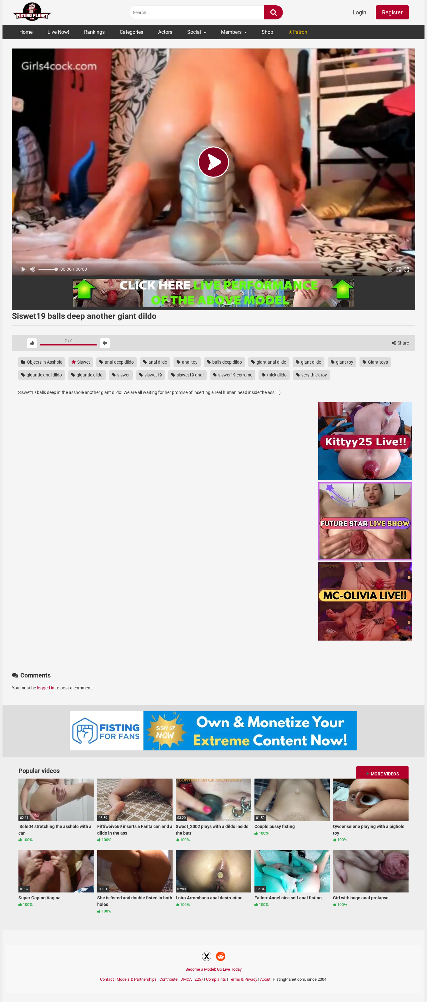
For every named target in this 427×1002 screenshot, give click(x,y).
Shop (267, 32)
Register (392, 12)
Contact (107, 979)
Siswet (83, 362)
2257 (198, 979)
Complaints (216, 979)
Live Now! (58, 32)
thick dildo (276, 374)
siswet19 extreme (234, 374)
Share (403, 342)
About (265, 979)
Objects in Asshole (44, 362)
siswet (123, 374)
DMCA (186, 979)
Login (359, 12)
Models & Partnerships (137, 979)
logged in (45, 687)
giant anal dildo (271, 362)
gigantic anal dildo (44, 374)
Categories (131, 32)
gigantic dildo (89, 374)
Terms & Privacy (243, 979)
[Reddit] (220, 957)
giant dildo (310, 362)
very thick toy (313, 374)
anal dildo (157, 362)
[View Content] (32, 13)
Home (26, 32)
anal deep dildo (119, 362)
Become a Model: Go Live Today (213, 969)
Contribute (168, 979)
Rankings (94, 32)
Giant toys (377, 362)
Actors (165, 32)
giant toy (344, 362)
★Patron (297, 32)
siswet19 (152, 374)
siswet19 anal (189, 374)
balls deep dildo (226, 362)
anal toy (189, 362)
